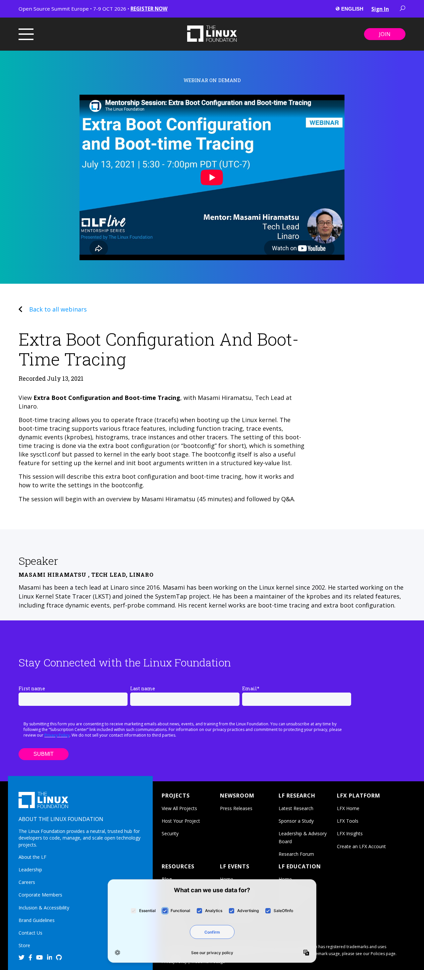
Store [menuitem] (24, 945)
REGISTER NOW (149, 8)
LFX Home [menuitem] (348, 808)
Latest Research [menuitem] (296, 808)
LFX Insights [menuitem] (350, 833)
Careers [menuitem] (27, 882)
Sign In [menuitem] (380, 9)
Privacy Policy (57, 735)
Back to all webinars (58, 309)
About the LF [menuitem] (32, 857)
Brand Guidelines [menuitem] (37, 920)
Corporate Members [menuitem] (40, 895)
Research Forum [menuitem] (296, 854)
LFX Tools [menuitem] (347, 821)
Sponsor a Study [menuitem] (296, 821)
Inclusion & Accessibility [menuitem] (44, 907)
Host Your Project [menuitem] (181, 821)
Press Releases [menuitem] (236, 808)
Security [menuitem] (170, 833)
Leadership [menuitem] (30, 869)
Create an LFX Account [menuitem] (361, 846)
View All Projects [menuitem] (179, 808)
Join (385, 34)
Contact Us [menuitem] (30, 933)
